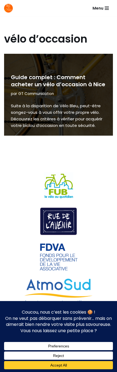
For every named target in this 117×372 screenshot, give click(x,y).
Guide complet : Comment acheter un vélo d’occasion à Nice (58, 80)
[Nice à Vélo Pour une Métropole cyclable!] (10, 8)
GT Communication (36, 93)
